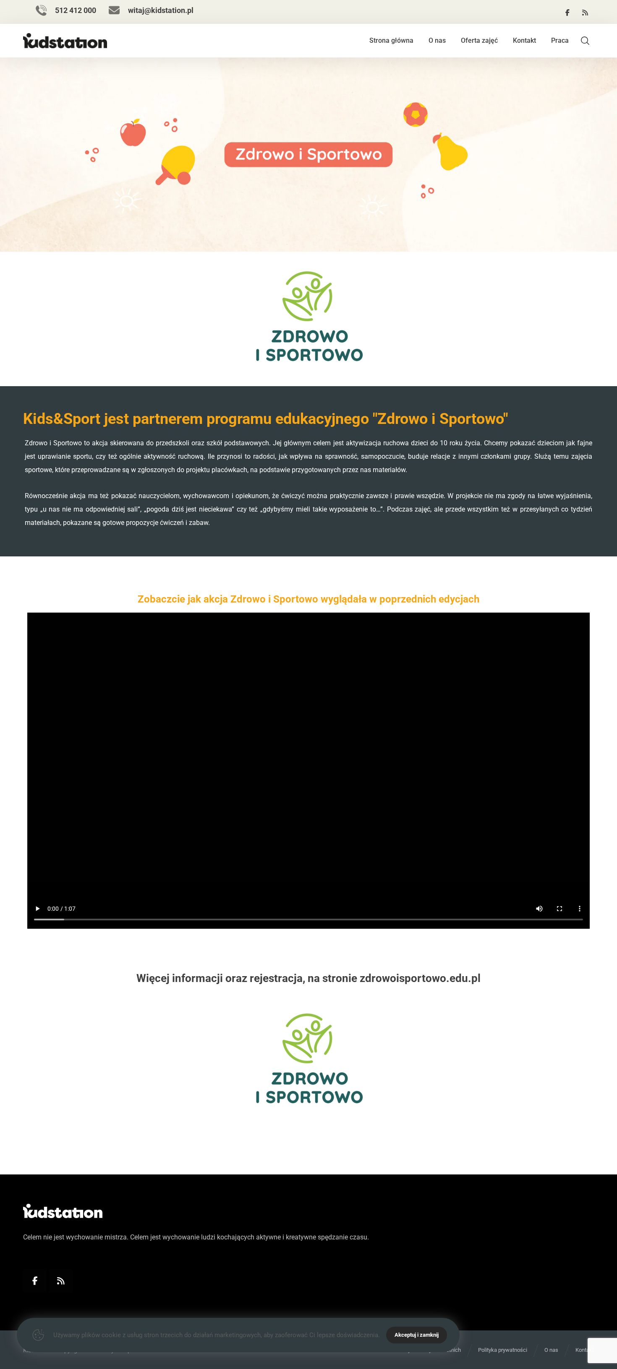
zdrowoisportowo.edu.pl (420, 978)
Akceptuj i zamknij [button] (417, 1335)
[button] (567, 12)
